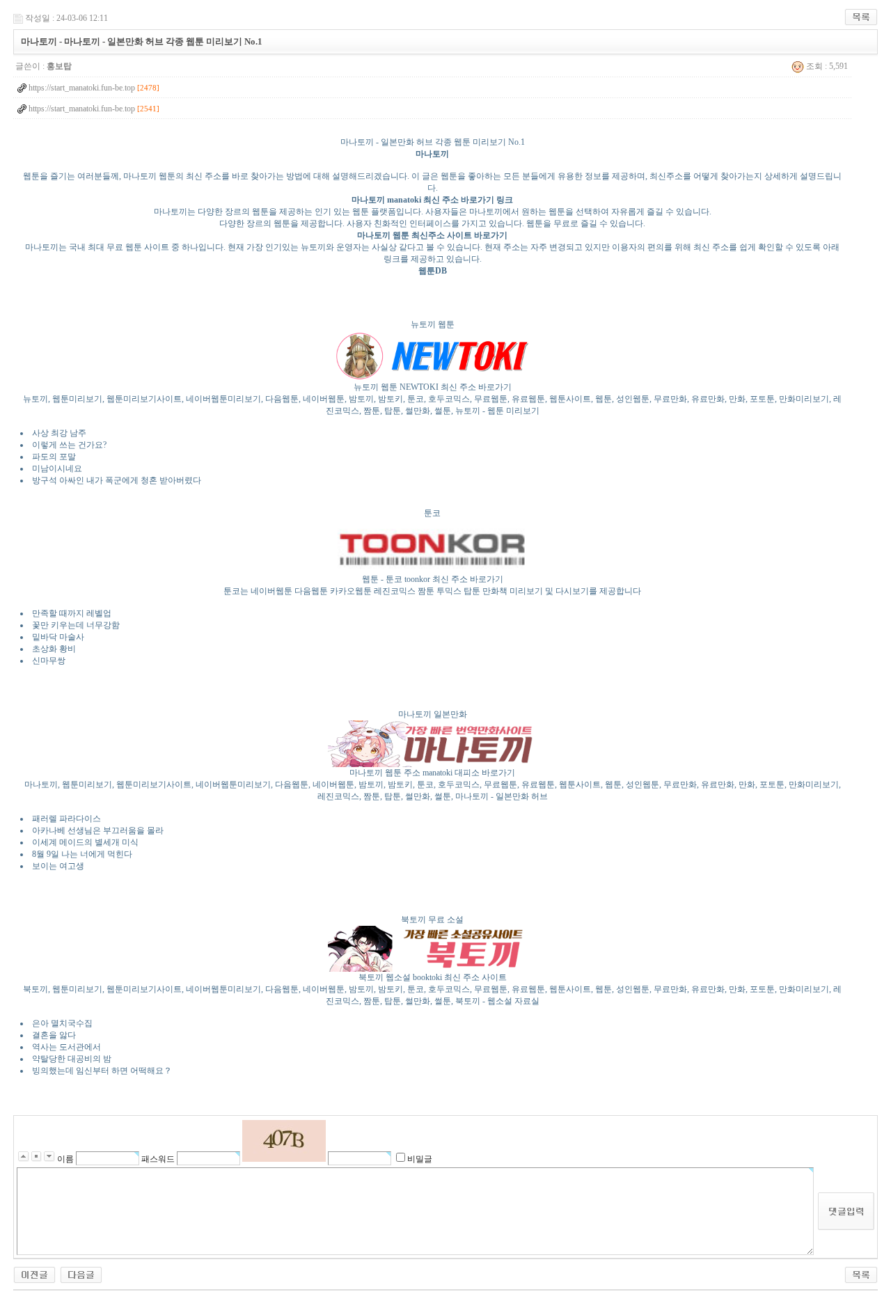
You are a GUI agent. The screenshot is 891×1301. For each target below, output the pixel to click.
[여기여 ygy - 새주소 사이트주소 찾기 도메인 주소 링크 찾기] (34, 1274)
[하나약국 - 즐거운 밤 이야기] (81, 1274)
